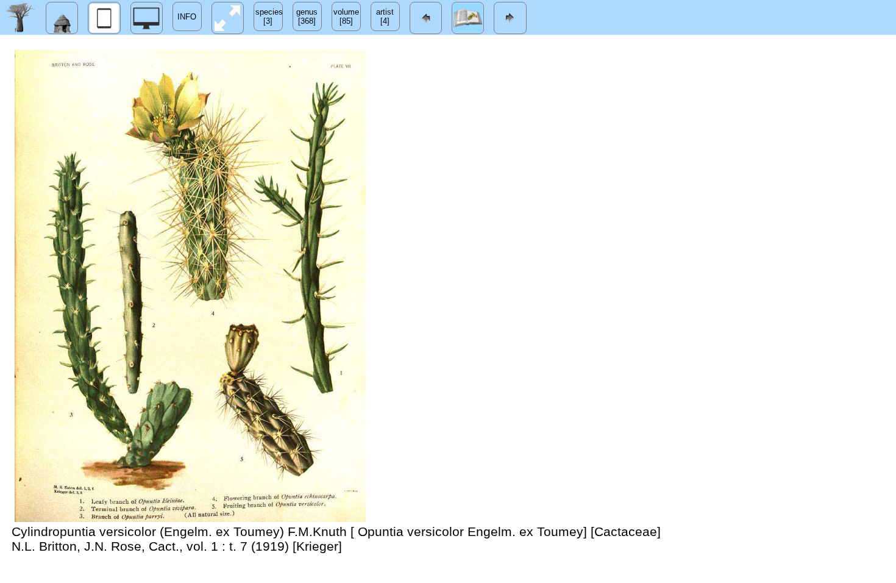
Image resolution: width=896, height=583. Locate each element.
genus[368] (307, 16)
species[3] (269, 16)
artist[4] (385, 16)
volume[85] (346, 16)
